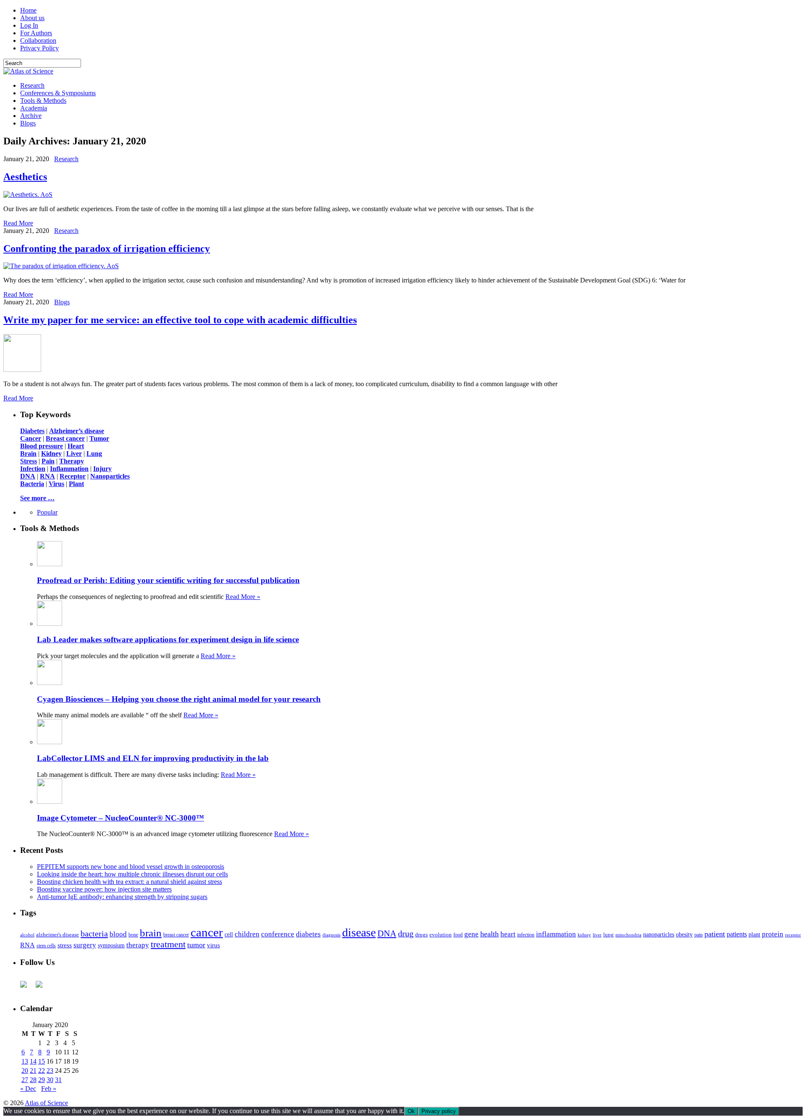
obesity (684, 934)
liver (597, 934)
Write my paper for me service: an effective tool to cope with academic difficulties (180, 319)
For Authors (36, 33)
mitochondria (628, 934)
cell (229, 934)
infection (525, 935)
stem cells (46, 946)
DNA (386, 933)
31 (58, 1079)
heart (508, 934)
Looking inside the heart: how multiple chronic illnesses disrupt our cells (132, 874)
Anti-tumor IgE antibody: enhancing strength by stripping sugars (122, 896)
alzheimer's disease (57, 935)
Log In (29, 25)
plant (754, 934)
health (489, 934)
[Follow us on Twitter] (42, 987)
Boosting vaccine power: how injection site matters (104, 889)
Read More (18, 223)
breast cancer (176, 935)
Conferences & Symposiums (58, 93)
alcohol (27, 934)
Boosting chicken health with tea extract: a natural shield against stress (129, 881)
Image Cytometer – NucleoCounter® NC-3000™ (120, 817)
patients (737, 934)
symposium (111, 945)
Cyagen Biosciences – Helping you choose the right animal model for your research (179, 699)
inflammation (556, 934)
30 (50, 1079)
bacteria (94, 933)
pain (698, 935)
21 (33, 1070)
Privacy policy (438, 1111)
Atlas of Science (46, 1102)
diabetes (308, 934)
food (458, 935)
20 (24, 1070)
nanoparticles (658, 934)
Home (28, 10)
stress (65, 945)
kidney (584, 934)
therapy (137, 945)
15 (41, 1061)
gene (471, 934)
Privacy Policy (39, 48)
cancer (207, 932)
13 (24, 1061)
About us (32, 17)
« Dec (28, 1088)
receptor (793, 934)
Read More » (242, 596)
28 (33, 1079)
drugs (421, 934)
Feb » (48, 1088)
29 (41, 1079)
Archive (31, 115)
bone (133, 935)
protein (772, 934)
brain (151, 933)
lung (608, 935)
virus (213, 945)
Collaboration (38, 40)
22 (41, 1070)
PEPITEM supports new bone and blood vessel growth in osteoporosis (130, 866)
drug (405, 933)
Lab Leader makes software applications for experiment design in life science (168, 639)
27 (24, 1079)
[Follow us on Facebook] (27, 987)
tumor (196, 945)
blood (118, 934)
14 (33, 1061)
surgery (84, 945)
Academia (33, 108)
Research (32, 85)
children (247, 934)
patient (714, 934)
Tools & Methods (43, 100)
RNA (27, 945)
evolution (440, 934)
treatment (168, 944)
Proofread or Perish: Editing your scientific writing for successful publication (168, 580)
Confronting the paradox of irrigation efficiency (106, 248)
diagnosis (331, 935)
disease (359, 932)
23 (50, 1070)
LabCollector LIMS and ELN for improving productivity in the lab (153, 758)
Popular (47, 512)
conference (277, 934)
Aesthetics (25, 176)
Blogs (28, 123)
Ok (411, 1111)
